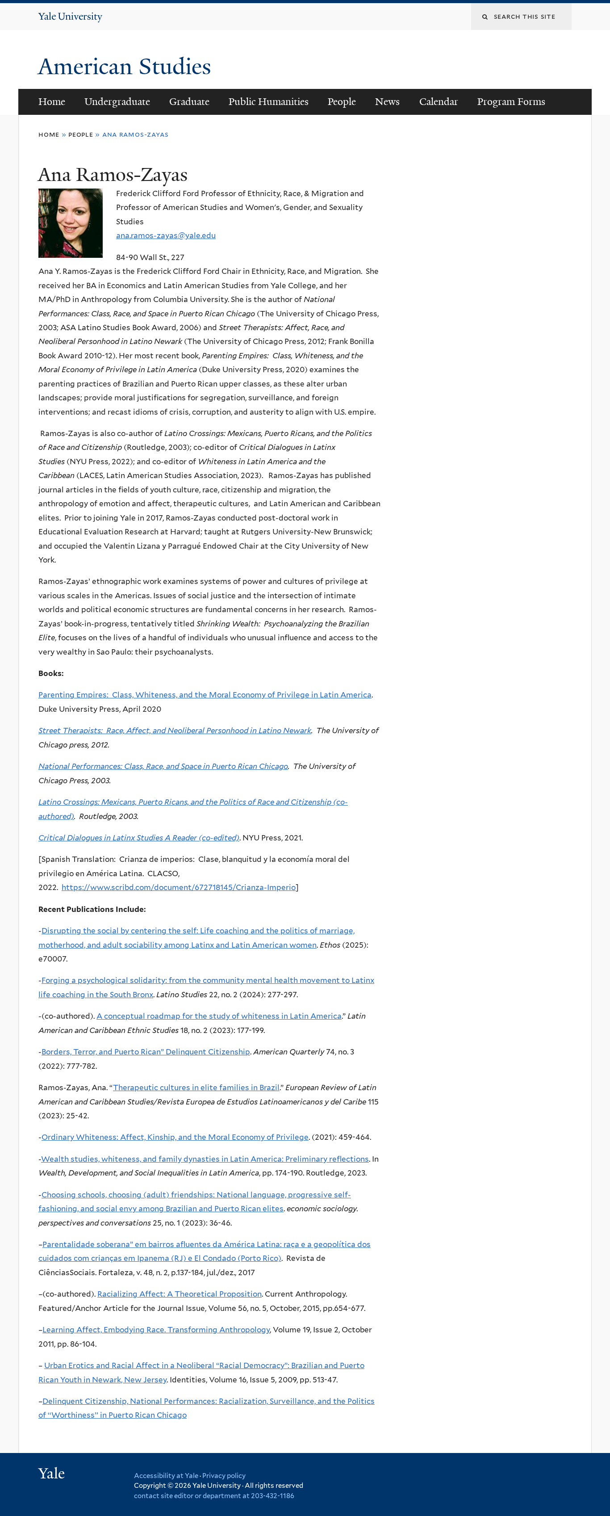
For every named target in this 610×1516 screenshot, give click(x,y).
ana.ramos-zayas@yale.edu (166, 235)
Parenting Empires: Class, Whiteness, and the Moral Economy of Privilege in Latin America (205, 694)
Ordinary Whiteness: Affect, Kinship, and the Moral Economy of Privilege (175, 1137)
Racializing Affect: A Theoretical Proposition (179, 1293)
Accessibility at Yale (166, 1476)
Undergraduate (117, 101)
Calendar (438, 101)
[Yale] (52, 1474)
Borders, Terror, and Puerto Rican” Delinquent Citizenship (146, 1051)
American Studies (127, 66)
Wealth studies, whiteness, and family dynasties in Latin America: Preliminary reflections (205, 1159)
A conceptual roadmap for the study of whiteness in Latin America (219, 1016)
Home (51, 101)
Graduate (189, 101)
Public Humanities (269, 101)
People (342, 101)
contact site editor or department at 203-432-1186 (214, 1496)
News (387, 101)
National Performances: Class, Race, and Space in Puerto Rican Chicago (163, 766)
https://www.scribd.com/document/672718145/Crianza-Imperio (179, 887)
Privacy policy (224, 1476)
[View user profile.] (70, 250)
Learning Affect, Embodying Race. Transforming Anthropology (156, 1329)
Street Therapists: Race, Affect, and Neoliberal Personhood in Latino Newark (174, 730)
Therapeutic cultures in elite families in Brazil (196, 1087)
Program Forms (511, 101)
